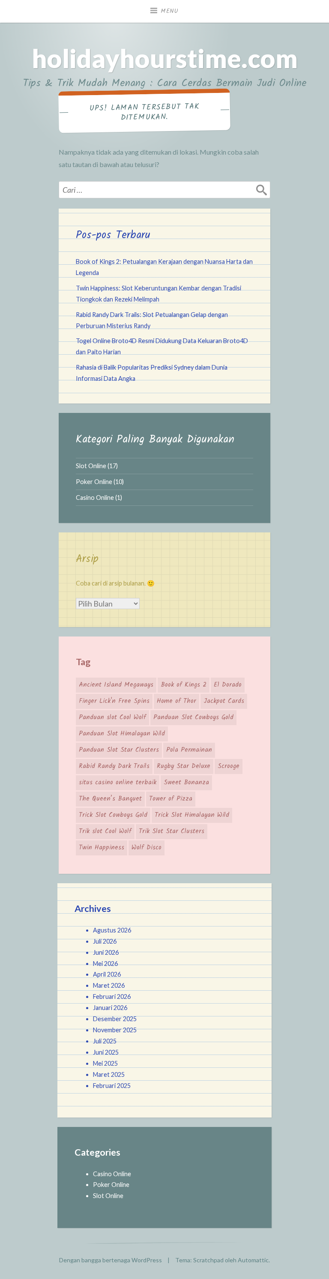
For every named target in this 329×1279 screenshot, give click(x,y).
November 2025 (115, 1030)
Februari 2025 (112, 1085)
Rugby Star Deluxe (183, 766)
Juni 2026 (106, 952)
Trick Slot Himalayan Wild (192, 815)
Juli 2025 (105, 1041)
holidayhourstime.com (165, 58)
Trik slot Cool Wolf (105, 831)
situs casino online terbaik (117, 782)
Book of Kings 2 (183, 685)
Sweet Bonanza (186, 782)
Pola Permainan (189, 750)
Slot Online (91, 465)
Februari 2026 (112, 996)
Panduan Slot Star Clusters (119, 750)
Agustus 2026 (112, 930)
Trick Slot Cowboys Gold (113, 815)
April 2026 (107, 974)
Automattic (253, 1260)
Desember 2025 (115, 1018)
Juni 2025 (106, 1052)
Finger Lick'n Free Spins (114, 701)
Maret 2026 (109, 985)
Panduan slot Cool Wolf (112, 717)
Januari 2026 (110, 1007)
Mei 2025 (105, 1063)
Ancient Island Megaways (116, 685)
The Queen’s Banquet (110, 799)
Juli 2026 (105, 941)
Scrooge (228, 766)
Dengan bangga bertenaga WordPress (110, 1260)
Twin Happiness (101, 848)
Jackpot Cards (223, 701)
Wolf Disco (147, 848)
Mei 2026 (105, 963)
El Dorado (228, 685)
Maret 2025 (109, 1074)
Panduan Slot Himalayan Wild (122, 734)
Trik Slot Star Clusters (171, 831)
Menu (170, 11)
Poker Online (94, 481)
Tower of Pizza (170, 799)
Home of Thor (176, 701)
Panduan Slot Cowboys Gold (193, 717)
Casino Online (95, 497)
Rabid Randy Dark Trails (114, 766)
